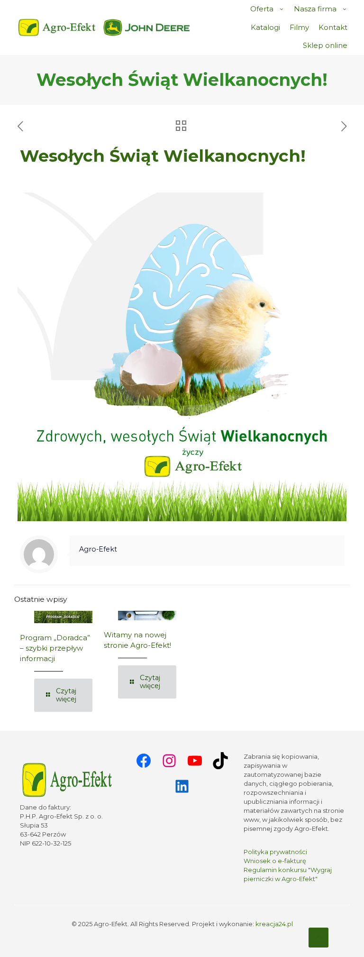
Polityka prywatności (275, 852)
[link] (147, 27)
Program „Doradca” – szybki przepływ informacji (55, 648)
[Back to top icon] (318, 938)
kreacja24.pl (274, 924)
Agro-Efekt (98, 549)
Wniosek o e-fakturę (275, 861)
